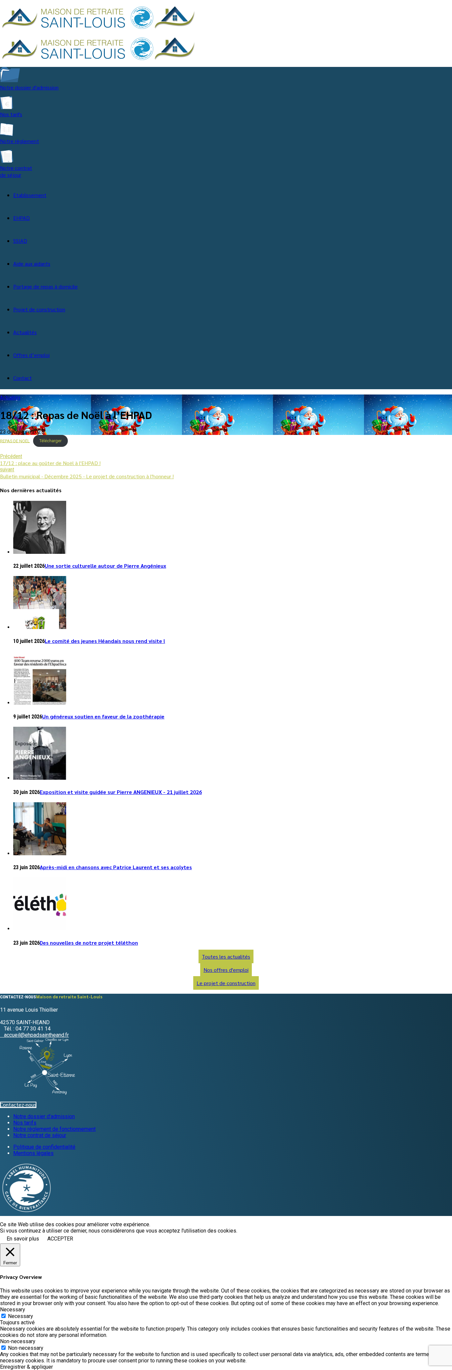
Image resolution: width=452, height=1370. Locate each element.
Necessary (20, 1316)
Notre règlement (19, 140)
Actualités (25, 332)
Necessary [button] (12, 1309)
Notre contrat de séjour (16, 171)
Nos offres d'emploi (226, 969)
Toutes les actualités (226, 956)
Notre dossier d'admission (29, 87)
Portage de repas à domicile (45, 286)
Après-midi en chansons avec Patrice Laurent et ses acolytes (116, 867)
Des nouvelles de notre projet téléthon (89, 942)
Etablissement (29, 194)
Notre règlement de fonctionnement (54, 1129)
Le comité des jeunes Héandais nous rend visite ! (105, 640)
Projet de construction (39, 309)
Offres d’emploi (31, 354)
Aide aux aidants (31, 263)
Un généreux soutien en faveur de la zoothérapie (103, 716)
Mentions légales (33, 1153)
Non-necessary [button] (17, 1341)
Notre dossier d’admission (44, 1116)
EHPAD (21, 217)
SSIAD (20, 240)
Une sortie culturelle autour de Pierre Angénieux (105, 565)
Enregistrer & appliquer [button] (26, 1367)
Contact (22, 377)
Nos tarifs (11, 114)
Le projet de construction (226, 982)
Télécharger (50, 440)
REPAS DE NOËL (15, 440)
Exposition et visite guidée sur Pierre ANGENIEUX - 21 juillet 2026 (121, 791)
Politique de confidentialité (44, 1147)
